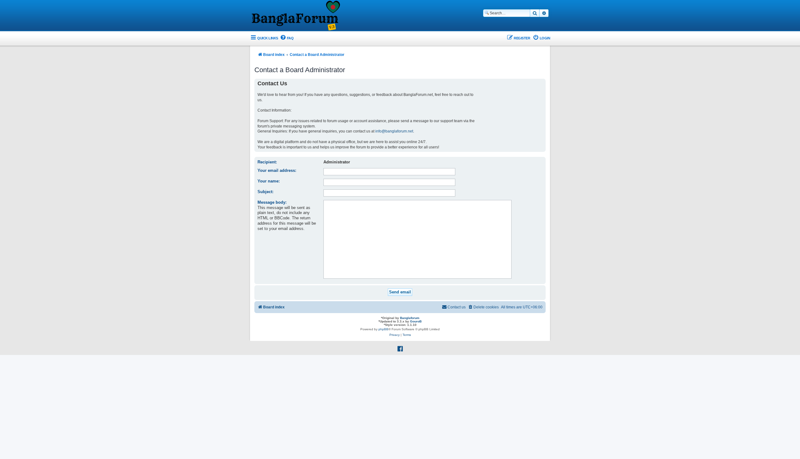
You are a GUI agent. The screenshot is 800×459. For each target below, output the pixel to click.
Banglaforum (409, 318)
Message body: (272, 202)
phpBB (383, 329)
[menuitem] (287, 38)
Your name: (269, 181)
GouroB (416, 321)
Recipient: (267, 162)
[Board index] (295, 16)
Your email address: (277, 170)
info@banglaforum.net (394, 131)
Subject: (265, 191)
